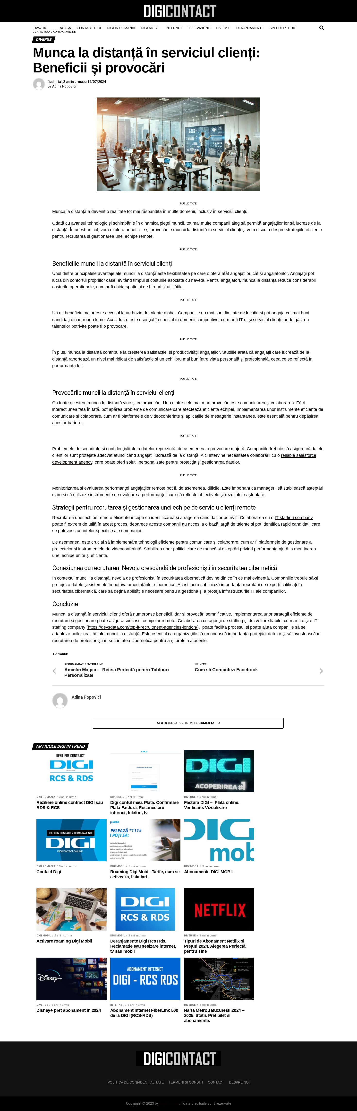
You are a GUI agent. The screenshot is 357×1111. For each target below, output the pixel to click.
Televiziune (199, 28)
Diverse (223, 28)
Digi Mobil (150, 28)
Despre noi (239, 1082)
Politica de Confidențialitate (136, 1082)
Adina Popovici (64, 86)
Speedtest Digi (284, 28)
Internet (173, 28)
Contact (216, 1082)
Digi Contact (169, 1104)
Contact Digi (89, 28)
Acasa (65, 28)
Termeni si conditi (186, 1082)
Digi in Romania (121, 28)
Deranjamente (250, 28)
